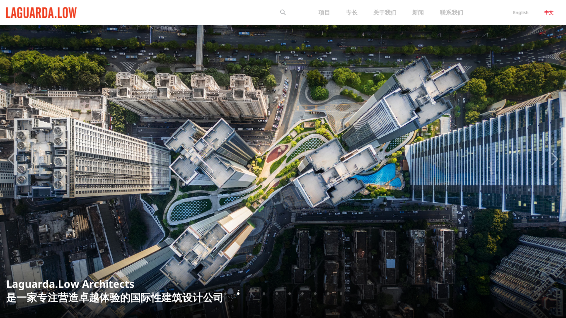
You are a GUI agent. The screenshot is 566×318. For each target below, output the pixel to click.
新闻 (418, 12)
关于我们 (385, 12)
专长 (352, 12)
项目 (324, 12)
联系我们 (451, 12)
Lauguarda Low (27, 11)
